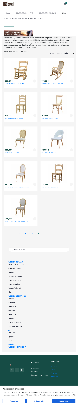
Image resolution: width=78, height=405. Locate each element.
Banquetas (12, 302)
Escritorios (12, 314)
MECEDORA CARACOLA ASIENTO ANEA (14, 83)
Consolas (11, 333)
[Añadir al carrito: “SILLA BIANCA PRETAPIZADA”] (71, 149)
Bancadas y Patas (14, 268)
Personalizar (14, 401)
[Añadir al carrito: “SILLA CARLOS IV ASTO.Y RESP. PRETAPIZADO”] (34, 218)
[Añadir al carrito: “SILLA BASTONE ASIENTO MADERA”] (71, 115)
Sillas (9, 292)
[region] (39, 395)
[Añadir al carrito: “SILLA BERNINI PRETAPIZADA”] (34, 149)
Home (8, 13)
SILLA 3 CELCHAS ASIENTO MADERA (14, 118)
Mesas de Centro (14, 280)
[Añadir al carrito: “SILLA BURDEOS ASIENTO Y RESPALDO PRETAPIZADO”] (34, 184)
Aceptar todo (63, 401)
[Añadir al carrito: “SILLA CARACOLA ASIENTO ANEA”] (71, 184)
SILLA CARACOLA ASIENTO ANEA (50, 187)
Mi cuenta (54, 366)
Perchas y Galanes (15, 326)
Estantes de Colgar (15, 276)
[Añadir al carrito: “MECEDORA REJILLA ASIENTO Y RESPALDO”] (71, 81)
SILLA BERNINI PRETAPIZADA (12, 152)
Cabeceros (12, 306)
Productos (54, 376)
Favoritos (54, 373)
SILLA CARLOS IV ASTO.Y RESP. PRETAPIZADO (16, 221)
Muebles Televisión (15, 288)
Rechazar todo (39, 401)
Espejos (11, 272)
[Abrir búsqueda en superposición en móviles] (39, 249)
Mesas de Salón (14, 284)
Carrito (53, 369)
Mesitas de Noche (14, 322)
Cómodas (11, 310)
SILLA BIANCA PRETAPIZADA (49, 152)
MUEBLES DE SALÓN (47, 13)
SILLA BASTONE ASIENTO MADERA (50, 118)
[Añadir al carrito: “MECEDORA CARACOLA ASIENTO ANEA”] (34, 81)
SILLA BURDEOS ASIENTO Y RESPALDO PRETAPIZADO (18, 187)
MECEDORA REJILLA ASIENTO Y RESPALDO (52, 83)
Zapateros (11, 340)
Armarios (11, 298)
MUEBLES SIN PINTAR (24, 13)
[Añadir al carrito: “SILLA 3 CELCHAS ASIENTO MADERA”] (34, 115)
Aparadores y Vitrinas (16, 264)
